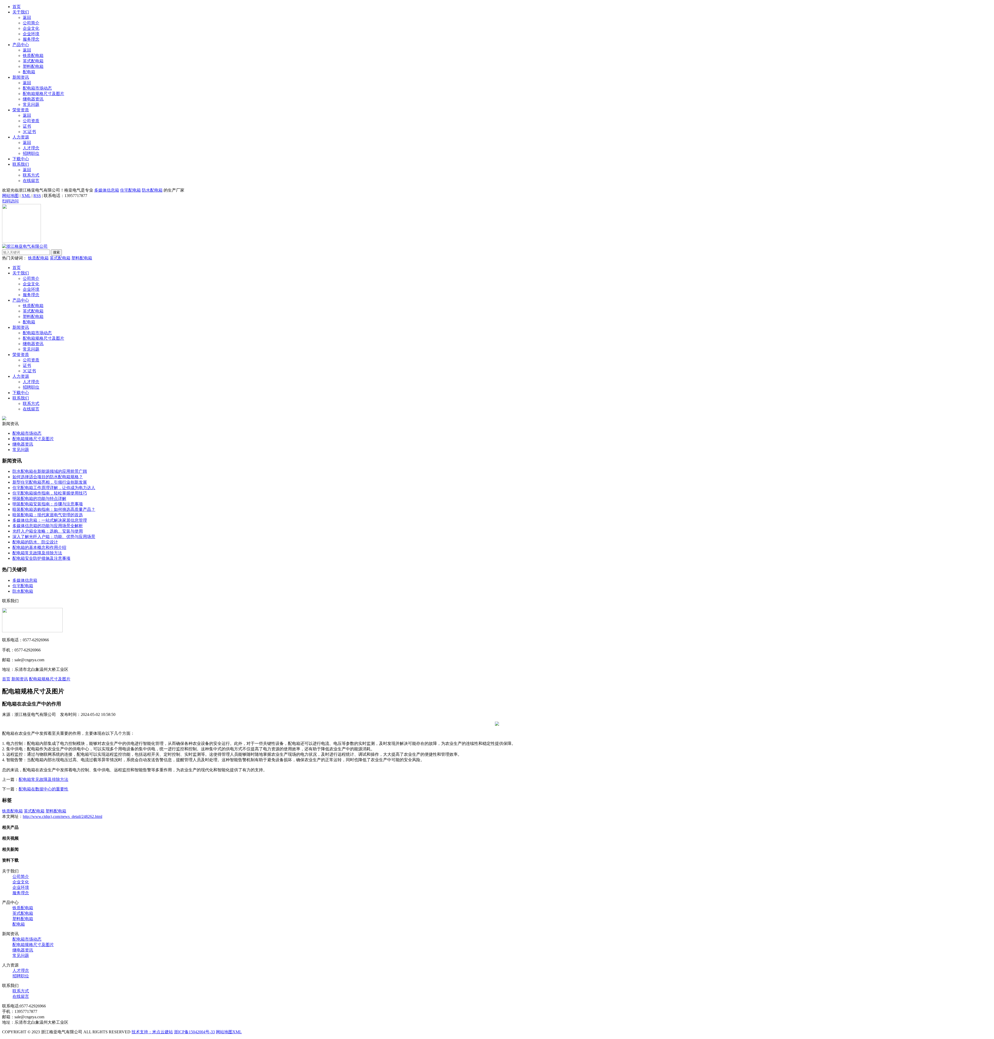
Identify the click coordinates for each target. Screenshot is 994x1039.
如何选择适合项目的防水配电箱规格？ (47, 477)
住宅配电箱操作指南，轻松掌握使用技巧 (49, 493)
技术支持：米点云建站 (152, 1032)
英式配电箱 (33, 61)
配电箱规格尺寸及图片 (43, 93)
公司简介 (31, 23)
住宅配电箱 (130, 190)
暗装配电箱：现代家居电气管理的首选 (47, 515)
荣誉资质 (20, 110)
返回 (27, 17)
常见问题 (31, 104)
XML (26, 195)
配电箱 (29, 72)
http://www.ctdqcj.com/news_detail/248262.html (62, 816)
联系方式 (31, 175)
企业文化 (31, 28)
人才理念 (31, 148)
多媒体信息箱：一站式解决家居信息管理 (49, 520)
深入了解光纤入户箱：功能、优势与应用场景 (53, 536)
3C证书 (29, 131)
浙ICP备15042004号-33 (194, 1032)
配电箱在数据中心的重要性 (43, 789)
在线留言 (31, 180)
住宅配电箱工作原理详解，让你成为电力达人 (53, 487)
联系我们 (20, 164)
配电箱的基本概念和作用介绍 (39, 547)
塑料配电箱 (33, 66)
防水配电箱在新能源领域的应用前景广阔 (49, 471)
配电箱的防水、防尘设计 (35, 542)
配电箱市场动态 (37, 88)
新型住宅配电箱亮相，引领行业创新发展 (49, 482)
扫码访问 (10, 201)
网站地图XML (229, 1032)
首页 (16, 6)
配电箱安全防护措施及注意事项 (41, 558)
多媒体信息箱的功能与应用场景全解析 (47, 526)
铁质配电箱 (33, 55)
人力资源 (20, 137)
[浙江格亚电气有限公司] (25, 246)
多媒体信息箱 (106, 190)
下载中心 (20, 159)
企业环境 (31, 34)
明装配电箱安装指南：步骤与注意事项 (47, 504)
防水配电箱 (152, 190)
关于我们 (20, 12)
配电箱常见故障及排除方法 (37, 553)
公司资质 (31, 121)
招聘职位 (31, 153)
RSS (37, 195)
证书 (27, 126)
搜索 (56, 252)
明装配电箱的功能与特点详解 (39, 498)
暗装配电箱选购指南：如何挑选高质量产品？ (53, 509)
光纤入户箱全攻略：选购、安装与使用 (47, 531)
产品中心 (20, 44)
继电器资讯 (33, 99)
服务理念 (31, 39)
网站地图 (10, 195)
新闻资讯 (20, 77)
